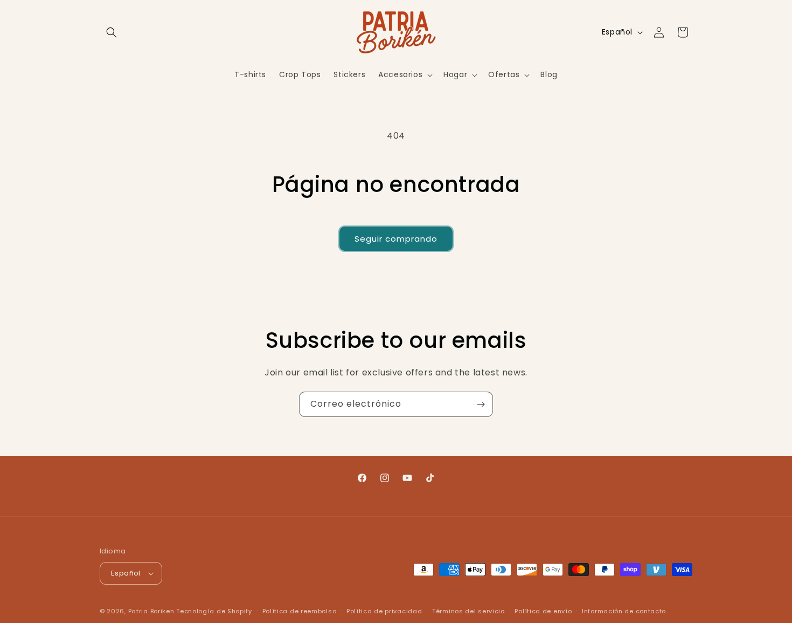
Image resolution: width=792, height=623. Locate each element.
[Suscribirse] (480, 404)
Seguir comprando (396, 238)
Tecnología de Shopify (214, 611)
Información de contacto (624, 611)
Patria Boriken (151, 611)
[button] (111, 32)
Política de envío (543, 611)
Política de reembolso (299, 611)
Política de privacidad (384, 611)
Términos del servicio (468, 611)
